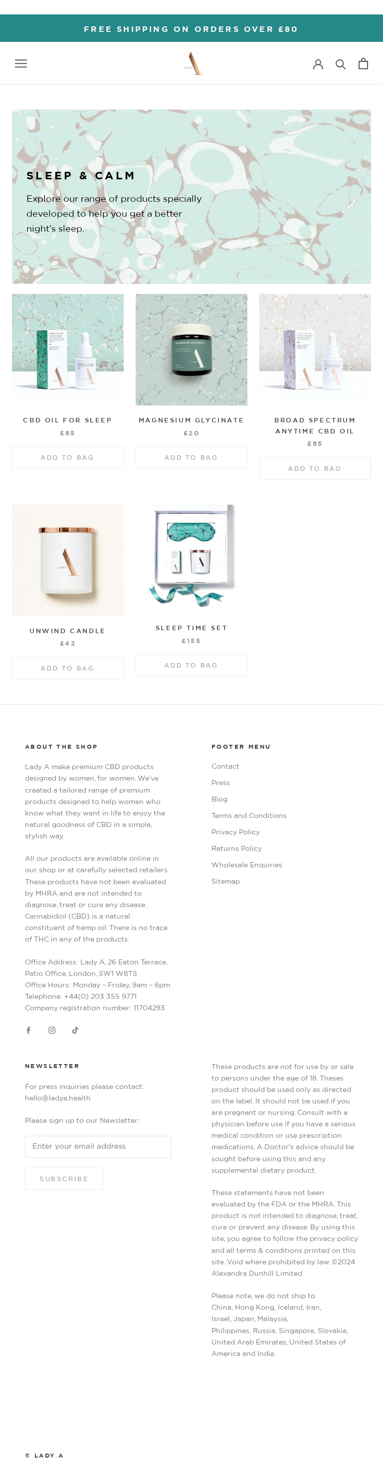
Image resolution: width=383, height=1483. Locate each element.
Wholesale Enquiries (246, 865)
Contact (225, 766)
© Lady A (44, 1456)
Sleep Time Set (191, 628)
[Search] (341, 63)
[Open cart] (363, 63)
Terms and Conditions (249, 815)
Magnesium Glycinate (191, 420)
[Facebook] (28, 1030)
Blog (219, 799)
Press (220, 783)
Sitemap (225, 881)
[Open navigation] (21, 63)
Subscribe (64, 1179)
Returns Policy (236, 848)
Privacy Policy (235, 832)
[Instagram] (51, 1030)
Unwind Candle (67, 631)
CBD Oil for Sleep (67, 420)
